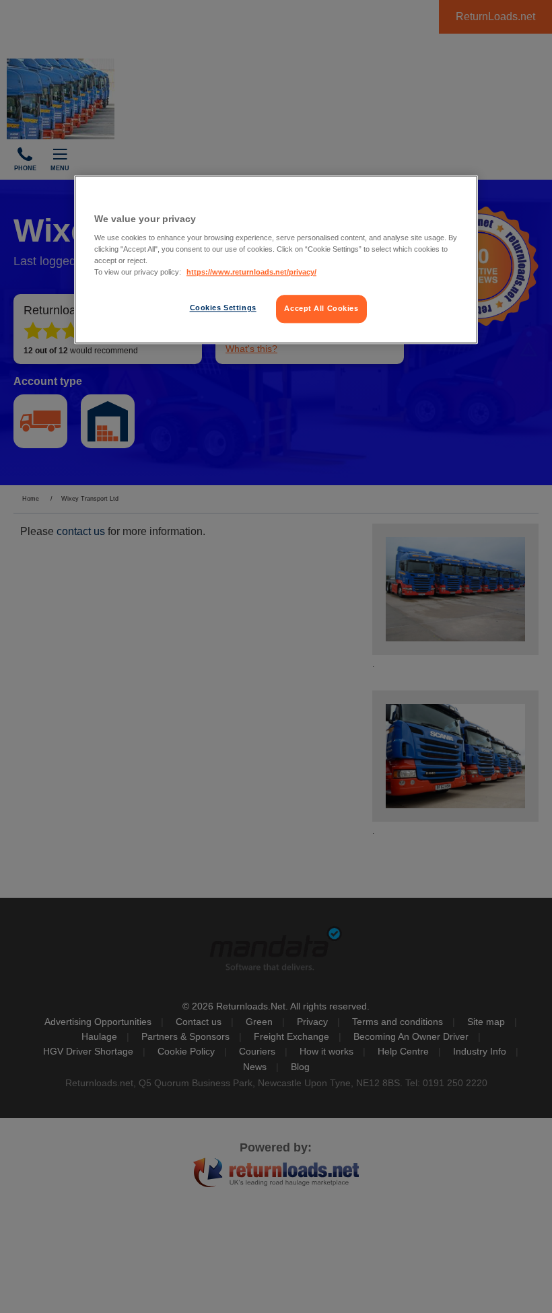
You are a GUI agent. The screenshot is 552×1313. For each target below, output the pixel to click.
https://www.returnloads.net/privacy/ (251, 273)
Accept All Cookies (321, 309)
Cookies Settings (223, 308)
